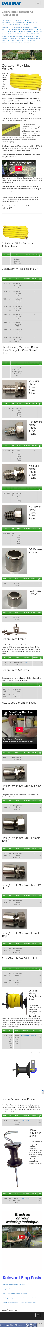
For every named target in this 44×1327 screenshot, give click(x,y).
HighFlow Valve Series (15, 34)
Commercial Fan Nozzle (21, 27)
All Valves (19, 20)
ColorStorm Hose (16, 36)
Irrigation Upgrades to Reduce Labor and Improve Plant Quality (19, 1302)
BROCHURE (27, 662)
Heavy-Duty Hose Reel (18, 38)
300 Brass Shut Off (14, 29)
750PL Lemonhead (14, 25)
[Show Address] (31, 1325)
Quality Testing (26, 43)
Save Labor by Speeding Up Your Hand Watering (16, 1293)
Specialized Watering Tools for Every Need (14, 1284)
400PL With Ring (19, 22)
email (3, 191)
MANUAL (34, 1036)
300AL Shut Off (30, 29)
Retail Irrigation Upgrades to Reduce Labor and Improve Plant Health (21, 1298)
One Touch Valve (26, 31)
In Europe (13, 43)
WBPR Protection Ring (17, 40)
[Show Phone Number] (27, 1325)
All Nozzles (7, 20)
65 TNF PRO (13, 31)
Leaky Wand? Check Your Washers (12, 1289)
